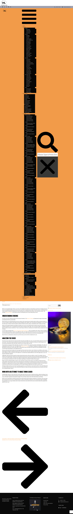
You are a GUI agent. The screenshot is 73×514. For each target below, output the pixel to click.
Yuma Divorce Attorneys (29, 257)
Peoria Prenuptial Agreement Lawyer (29, 174)
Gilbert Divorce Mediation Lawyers (29, 125)
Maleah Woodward (28, 48)
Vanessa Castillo (28, 72)
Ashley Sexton (28, 60)
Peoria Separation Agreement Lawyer (29, 169)
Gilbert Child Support (29, 118)
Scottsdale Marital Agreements (30, 251)
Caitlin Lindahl (28, 75)
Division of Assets (27, 98)
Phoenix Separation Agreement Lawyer (30, 213)
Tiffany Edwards (28, 67)
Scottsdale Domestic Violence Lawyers (29, 233)
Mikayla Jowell (28, 49)
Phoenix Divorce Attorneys (29, 208)
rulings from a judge (24, 346)
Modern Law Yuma (27, 252)
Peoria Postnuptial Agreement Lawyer (29, 176)
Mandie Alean (28, 85)
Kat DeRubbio (28, 80)
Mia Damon (27, 86)
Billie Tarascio (28, 29)
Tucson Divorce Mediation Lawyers (29, 190)
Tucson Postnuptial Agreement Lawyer (30, 200)
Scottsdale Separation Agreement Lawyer (30, 240)
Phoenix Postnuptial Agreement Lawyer (30, 225)
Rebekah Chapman (28, 53)
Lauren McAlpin (28, 47)
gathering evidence (8, 312)
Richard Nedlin (28, 54)
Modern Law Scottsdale (28, 226)
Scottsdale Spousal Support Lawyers (29, 235)
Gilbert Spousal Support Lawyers (30, 123)
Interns (26, 87)
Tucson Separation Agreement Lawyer (29, 193)
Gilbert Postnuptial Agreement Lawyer (29, 134)
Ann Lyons (27, 37)
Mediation (26, 107)
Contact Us (24, 298)
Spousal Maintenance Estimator (30, 288)
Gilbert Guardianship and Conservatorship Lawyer (29, 130)
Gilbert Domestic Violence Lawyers (29, 121)
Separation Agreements (28, 111)
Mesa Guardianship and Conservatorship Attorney (29, 150)
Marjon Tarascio (28, 79)
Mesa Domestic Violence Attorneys (29, 143)
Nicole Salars (28, 50)
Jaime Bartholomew (29, 68)
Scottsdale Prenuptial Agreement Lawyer (30, 245)
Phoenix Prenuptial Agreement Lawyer (30, 222)
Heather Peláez (28, 30)
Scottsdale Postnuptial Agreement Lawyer (30, 247)
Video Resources (27, 294)
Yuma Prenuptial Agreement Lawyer (29, 269)
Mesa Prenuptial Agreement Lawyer (29, 152)
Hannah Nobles (28, 43)
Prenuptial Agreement (28, 110)
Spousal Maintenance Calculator (29, 295)
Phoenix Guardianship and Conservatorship (29, 220)
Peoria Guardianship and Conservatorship (29, 171)
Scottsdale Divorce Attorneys (30, 231)
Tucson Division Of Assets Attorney (29, 187)
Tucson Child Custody (29, 180)
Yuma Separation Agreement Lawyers (29, 264)
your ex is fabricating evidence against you (21, 330)
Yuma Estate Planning (29, 253)
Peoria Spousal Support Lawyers (30, 164)
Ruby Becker (28, 35)
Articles (26, 282)
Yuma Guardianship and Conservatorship (29, 266)
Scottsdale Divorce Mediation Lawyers (29, 238)
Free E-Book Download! (28, 289)
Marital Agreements (27, 106)
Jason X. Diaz (28, 69)
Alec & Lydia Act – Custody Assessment (29, 278)
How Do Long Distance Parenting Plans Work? (56, 352)
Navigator (26, 283)
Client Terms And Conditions (48, 503)
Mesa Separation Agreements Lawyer (29, 148)
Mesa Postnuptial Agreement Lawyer (29, 155)
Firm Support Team (27, 74)
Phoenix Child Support (29, 207)
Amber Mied (28, 36)
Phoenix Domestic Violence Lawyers (29, 210)
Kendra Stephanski (28, 81)
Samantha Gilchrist (28, 55)
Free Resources (27, 276)
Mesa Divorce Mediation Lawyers (30, 145)
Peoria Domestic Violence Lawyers (29, 163)
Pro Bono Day (27, 275)
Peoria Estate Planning (29, 157)
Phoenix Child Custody (29, 206)
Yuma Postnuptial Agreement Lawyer (29, 271)
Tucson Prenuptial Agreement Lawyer (29, 197)
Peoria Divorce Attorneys (29, 161)
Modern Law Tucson (27, 177)
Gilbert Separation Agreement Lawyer (29, 127)
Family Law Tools (27, 284)
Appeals (26, 94)
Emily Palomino (28, 41)
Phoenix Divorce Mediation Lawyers (29, 218)
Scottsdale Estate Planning (30, 227)
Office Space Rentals (28, 272)
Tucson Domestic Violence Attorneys (29, 184)
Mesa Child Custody (29, 138)
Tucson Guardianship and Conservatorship (29, 195)
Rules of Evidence (30, 318)
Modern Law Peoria (27, 156)
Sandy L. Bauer (28, 56)
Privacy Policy (45, 504)
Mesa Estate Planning (29, 137)
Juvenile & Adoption (27, 105)
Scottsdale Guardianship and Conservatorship (29, 242)
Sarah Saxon (28, 66)
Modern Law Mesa (27, 136)
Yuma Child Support (29, 256)
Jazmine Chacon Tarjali (29, 62)
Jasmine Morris (28, 61)
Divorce (26, 99)
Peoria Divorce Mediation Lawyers (29, 167)
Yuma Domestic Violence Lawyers (29, 259)
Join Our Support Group (28, 290)
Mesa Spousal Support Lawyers (30, 144)
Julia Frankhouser (28, 73)
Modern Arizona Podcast (28, 291)
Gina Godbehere (28, 42)
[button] (29, 17)
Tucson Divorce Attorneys (29, 182)
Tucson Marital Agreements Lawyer (29, 202)
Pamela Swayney (28, 88)
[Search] (59, 305)
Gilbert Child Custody (29, 117)
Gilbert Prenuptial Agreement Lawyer (29, 132)
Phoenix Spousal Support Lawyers (29, 215)
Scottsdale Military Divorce (29, 250)
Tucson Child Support (29, 181)
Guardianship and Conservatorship (27, 104)
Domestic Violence (27, 100)
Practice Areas (25, 93)
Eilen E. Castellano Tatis (29, 40)
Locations (24, 113)
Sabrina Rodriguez (28, 92)
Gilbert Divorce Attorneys (29, 119)
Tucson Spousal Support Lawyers (30, 188)
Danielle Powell (28, 91)
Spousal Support (27, 112)
